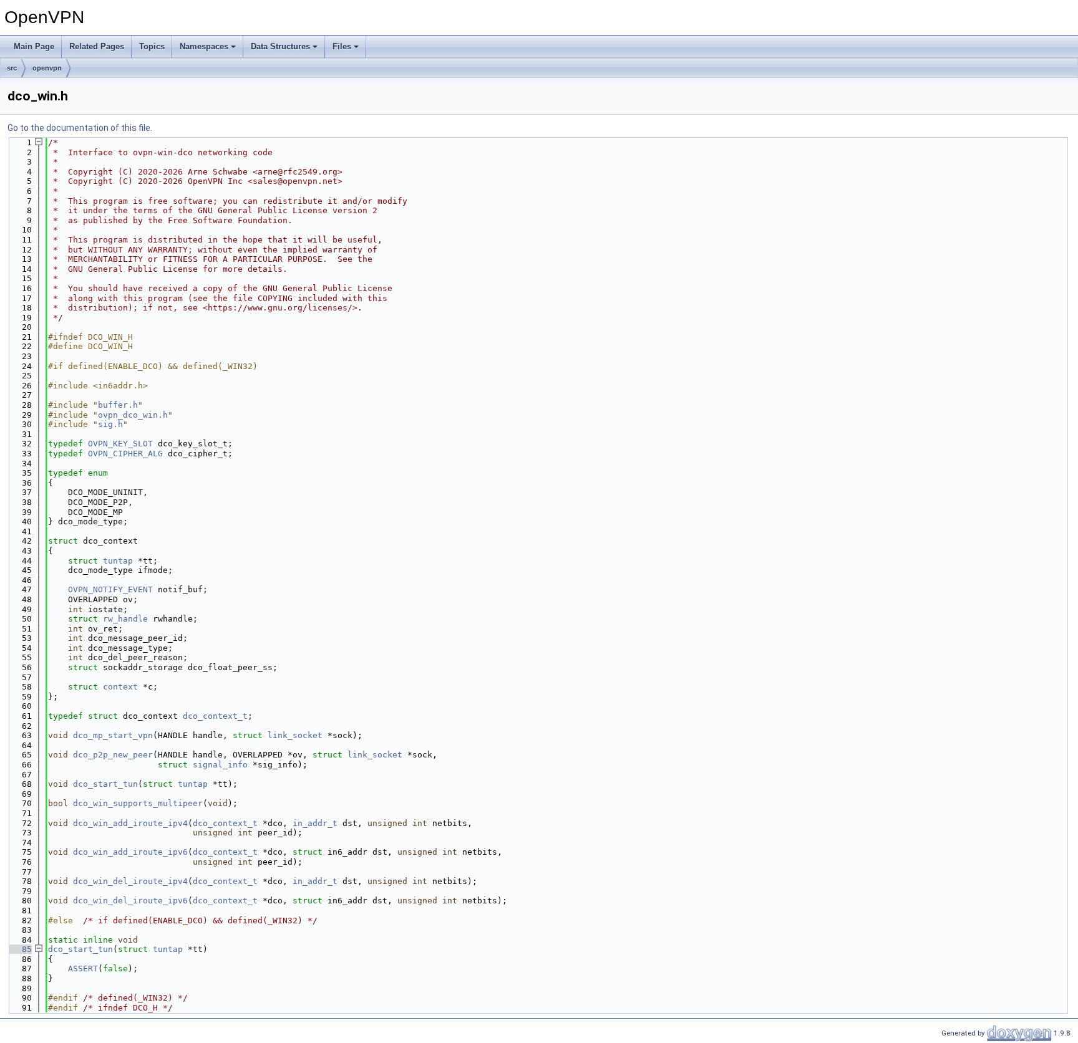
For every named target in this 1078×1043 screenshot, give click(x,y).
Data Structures (280, 46)
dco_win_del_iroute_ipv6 (130, 900)
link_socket (295, 735)
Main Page (34, 46)
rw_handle (125, 618)
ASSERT (83, 968)
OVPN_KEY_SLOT (120, 443)
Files (342, 46)
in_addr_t (315, 823)
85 (19, 949)
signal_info (220, 764)
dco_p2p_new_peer (113, 754)
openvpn (47, 68)
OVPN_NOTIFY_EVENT (110, 589)
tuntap (118, 560)
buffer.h (118, 405)
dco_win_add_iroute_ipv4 (130, 823)
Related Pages (96, 46)
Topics (152, 46)
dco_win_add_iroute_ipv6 (130, 852)
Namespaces (204, 46)
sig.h (110, 424)
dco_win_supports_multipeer (138, 803)
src (12, 68)
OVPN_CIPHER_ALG (125, 453)
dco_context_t (215, 716)
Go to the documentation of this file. (79, 128)
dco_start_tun (105, 784)
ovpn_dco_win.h (133, 415)
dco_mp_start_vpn (113, 735)
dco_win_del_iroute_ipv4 (130, 881)
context (120, 686)
